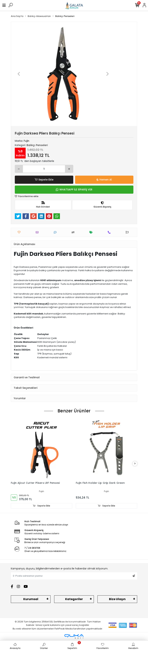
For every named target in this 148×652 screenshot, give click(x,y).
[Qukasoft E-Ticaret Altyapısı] (74, 636)
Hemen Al (105, 179)
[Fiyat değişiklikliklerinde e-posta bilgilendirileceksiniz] (91, 232)
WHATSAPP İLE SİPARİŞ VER (75, 189)
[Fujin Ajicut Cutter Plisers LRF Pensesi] (41, 448)
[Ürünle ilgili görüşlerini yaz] (56, 232)
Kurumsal (30, 599)
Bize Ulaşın (117, 599)
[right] (135, 463)
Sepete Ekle (45, 179)
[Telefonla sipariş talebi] (110, 232)
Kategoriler (74, 599)
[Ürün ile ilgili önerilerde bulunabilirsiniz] (128, 232)
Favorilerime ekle (28, 196)
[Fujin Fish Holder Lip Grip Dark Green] (106, 448)
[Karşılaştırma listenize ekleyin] (74, 232)
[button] (19, 74)
